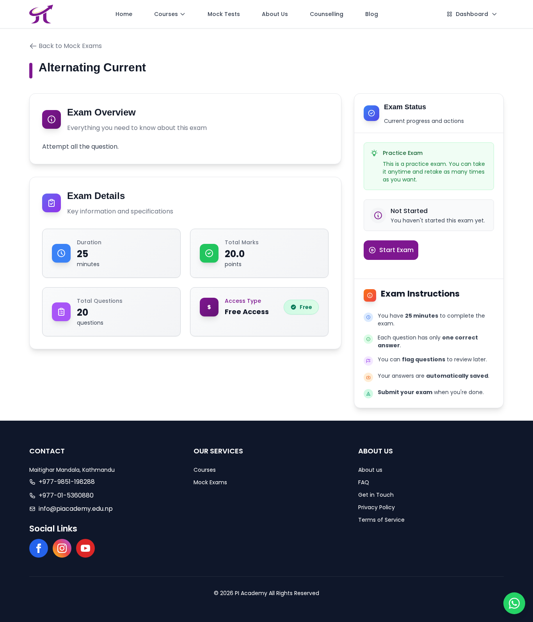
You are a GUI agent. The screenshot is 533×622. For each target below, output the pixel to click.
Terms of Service (381, 520)
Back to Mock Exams (70, 45)
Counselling (326, 14)
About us (370, 470)
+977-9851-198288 (67, 481)
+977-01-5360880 (66, 495)
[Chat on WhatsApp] (514, 603)
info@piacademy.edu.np (76, 508)
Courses (205, 470)
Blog (371, 14)
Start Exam (396, 249)
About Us (275, 14)
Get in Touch (376, 495)
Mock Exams (210, 482)
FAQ (363, 482)
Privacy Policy (376, 507)
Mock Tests (224, 14)
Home (123, 14)
